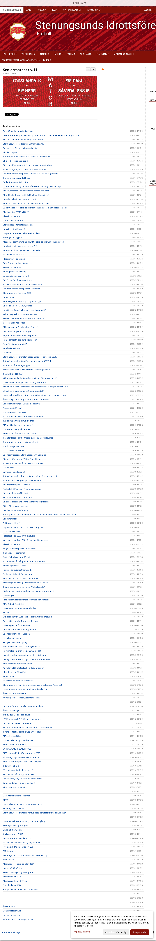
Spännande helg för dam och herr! (19, 783)
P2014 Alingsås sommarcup (15, 506)
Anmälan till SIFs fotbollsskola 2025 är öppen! (23, 667)
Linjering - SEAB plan (12, 829)
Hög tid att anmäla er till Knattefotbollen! (21, 233)
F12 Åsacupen (9, 851)
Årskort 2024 (9, 906)
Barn (54, 10)
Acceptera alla (140, 932)
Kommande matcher (12, 915)
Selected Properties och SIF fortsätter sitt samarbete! (27, 727)
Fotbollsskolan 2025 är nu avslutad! (19, 535)
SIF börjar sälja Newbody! (14, 271)
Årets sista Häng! (11, 710)
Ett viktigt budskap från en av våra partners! (23, 463)
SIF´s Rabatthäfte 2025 (13, 604)
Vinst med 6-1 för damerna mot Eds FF (20, 578)
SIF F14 (6, 800)
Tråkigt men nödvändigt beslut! (17, 178)
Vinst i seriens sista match (15, 787)
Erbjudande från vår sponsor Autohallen (22, 288)
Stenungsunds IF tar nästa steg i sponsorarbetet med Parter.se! (32, 685)
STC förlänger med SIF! (13, 446)
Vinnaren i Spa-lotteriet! (14, 471)
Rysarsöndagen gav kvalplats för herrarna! (23, 778)
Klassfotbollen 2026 (12, 216)
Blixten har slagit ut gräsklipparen (18, 872)
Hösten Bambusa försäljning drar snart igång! (24, 821)
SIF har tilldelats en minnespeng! (18, 425)
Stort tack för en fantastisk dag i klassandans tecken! (27, 165)
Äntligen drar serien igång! (15, 642)
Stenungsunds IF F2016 (13, 808)
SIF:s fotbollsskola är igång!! (15, 160)
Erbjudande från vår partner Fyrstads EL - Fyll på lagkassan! (30, 173)
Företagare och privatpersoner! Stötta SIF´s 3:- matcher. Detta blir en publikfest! (39, 514)
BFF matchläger (10, 518)
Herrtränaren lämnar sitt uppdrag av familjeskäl (25, 689)
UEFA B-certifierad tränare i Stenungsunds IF (23, 391)
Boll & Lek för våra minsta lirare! (17, 280)
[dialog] (112, 924)
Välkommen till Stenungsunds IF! (18, 919)
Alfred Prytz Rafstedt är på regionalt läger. (22, 301)
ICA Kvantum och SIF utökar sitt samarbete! (22, 719)
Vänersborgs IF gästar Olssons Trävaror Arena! (24, 169)
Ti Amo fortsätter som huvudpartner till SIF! (22, 731)
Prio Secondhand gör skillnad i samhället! (22, 250)
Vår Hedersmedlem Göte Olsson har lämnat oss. (25, 540)
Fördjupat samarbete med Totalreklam (21, 889)
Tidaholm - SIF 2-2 (11, 765)
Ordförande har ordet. (13, 220)
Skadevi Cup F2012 (11, 152)
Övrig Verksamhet (72, 10)
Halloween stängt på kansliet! (16, 429)
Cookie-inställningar (11, 932)
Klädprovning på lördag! (14, 258)
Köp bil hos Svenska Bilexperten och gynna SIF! (24, 310)
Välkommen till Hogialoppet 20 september (22, 480)
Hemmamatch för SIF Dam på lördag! (20, 608)
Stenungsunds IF (12, 10)
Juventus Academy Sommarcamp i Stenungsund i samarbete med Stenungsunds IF (41, 135)
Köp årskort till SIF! (11, 348)
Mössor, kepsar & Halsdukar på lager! (20, 327)
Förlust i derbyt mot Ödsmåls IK (17, 569)
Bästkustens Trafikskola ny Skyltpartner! (22, 842)
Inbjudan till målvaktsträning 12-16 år (20, 199)
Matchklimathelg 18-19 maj (15, 881)
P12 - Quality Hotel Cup (13, 450)
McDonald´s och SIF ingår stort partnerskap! (23, 706)
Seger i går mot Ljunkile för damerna (20, 548)
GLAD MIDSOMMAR (12, 531)
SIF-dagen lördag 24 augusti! (16, 825)
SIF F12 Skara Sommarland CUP (17, 838)
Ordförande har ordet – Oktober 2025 (20, 442)
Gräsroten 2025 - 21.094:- (14, 412)
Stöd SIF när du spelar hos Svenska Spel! (22, 761)
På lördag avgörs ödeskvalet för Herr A (21, 757)
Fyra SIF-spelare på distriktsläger (18, 131)
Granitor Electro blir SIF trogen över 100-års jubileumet (28, 437)
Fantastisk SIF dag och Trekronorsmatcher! (22, 489)
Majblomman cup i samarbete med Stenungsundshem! (28, 591)
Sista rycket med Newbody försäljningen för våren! (26, 190)
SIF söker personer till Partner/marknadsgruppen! (26, 501)
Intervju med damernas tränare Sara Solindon (24, 655)
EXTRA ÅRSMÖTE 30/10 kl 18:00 (17, 748)
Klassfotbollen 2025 (12, 544)
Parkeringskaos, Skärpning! (15, 182)
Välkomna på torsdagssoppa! (16, 365)
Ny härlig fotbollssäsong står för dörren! (21, 697)
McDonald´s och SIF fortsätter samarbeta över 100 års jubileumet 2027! (35, 386)
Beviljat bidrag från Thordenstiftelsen (20, 621)
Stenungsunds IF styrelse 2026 (17, 293)
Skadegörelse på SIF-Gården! (16, 484)
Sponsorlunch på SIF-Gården (16, 633)
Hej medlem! (8, 467)
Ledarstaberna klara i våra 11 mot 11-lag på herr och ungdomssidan (34, 395)
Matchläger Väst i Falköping (15, 510)
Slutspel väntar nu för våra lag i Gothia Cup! (23, 139)
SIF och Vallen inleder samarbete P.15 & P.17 (23, 318)
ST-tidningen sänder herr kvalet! (18, 770)
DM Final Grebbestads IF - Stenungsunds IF (22, 804)
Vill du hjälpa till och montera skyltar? (20, 314)
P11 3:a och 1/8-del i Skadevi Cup (18, 846)
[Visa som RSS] (102, 69)
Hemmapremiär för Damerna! (16, 625)
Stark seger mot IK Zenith (14, 565)
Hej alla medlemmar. (12, 638)
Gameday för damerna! (14, 552)
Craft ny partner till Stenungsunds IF (19, 629)
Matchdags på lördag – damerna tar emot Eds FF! (25, 582)
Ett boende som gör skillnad (16, 276)
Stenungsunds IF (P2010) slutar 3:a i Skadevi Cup (25, 855)
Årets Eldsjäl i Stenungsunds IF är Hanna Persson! (26, 399)
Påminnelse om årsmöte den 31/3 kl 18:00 (22, 650)
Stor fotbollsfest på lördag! (15, 493)
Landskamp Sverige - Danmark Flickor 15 (21, 403)
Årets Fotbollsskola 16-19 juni (16, 557)
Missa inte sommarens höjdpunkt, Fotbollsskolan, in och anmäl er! (33, 241)
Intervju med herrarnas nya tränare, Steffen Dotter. (26, 659)
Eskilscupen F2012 (11, 523)
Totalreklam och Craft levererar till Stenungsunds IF (26, 369)
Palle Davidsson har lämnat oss (17, 263)
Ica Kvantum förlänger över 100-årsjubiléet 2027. (25, 382)
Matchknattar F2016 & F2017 (15, 212)
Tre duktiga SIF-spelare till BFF (16, 714)
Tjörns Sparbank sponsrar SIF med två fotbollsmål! (26, 156)
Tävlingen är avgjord (12, 237)
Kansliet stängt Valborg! (14, 229)
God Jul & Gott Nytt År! (13, 374)
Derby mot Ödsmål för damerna (17, 574)
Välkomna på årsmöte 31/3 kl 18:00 (19, 680)
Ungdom (42, 10)
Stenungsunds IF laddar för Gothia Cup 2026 (23, 143)
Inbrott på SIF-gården (12, 868)
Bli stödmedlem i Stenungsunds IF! (18, 305)
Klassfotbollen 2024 (12, 876)
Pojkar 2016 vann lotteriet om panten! (20, 335)
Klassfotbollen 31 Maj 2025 (15, 672)
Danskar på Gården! (12, 408)
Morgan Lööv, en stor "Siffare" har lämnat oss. (24, 459)
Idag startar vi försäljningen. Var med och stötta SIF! (26, 599)
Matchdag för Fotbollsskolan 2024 (18, 863)
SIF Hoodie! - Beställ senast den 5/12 (19, 723)
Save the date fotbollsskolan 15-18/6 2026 (22, 284)
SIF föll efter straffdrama (14, 744)
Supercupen (8, 297)
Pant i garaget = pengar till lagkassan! (20, 339)
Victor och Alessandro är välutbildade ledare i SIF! (26, 203)
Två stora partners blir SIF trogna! (18, 420)
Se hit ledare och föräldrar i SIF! (17, 497)
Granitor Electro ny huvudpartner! (18, 740)
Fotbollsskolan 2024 (12, 885)
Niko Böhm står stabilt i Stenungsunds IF (21, 646)
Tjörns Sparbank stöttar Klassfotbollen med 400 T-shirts (28, 361)
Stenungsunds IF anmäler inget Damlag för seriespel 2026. (30, 356)
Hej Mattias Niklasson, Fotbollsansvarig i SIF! (23, 527)
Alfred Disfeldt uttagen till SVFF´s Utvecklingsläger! (26, 195)
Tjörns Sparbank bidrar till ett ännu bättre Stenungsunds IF (30, 476)
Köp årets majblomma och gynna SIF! (20, 246)
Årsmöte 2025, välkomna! (14, 693)
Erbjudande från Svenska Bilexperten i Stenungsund (27, 616)
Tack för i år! (8, 859)
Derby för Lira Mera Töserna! (16, 795)
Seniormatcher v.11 (20, 69)
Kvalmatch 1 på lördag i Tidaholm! (18, 774)
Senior (29, 10)
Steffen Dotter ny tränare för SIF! (18, 663)
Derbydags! (8, 595)
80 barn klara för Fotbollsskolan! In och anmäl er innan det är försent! (35, 207)
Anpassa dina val (82, 931)
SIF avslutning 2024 (11, 736)
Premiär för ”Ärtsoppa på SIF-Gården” (20, 433)
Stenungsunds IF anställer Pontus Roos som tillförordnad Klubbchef (34, 812)
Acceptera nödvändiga (116, 932)
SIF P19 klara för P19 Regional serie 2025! (22, 753)
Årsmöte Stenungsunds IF (15, 344)
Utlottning (7, 352)
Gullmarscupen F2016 (13, 834)
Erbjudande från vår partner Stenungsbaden (24, 561)
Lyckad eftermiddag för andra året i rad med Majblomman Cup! (32, 186)
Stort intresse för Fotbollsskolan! (18, 224)
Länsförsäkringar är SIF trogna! (17, 331)
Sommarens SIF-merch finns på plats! (20, 148)
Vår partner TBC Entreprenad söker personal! (24, 416)
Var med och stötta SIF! (13, 254)
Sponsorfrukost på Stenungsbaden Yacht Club (24, 454)
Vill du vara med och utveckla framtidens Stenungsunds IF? (30, 378)
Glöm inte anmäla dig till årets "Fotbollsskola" (24, 587)
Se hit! (6, 612)
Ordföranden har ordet (14, 322)
